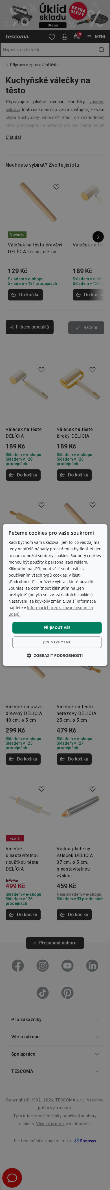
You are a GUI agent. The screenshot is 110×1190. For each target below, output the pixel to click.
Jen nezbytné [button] (57, 642)
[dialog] (55, 595)
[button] (55, 655)
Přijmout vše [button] (57, 627)
